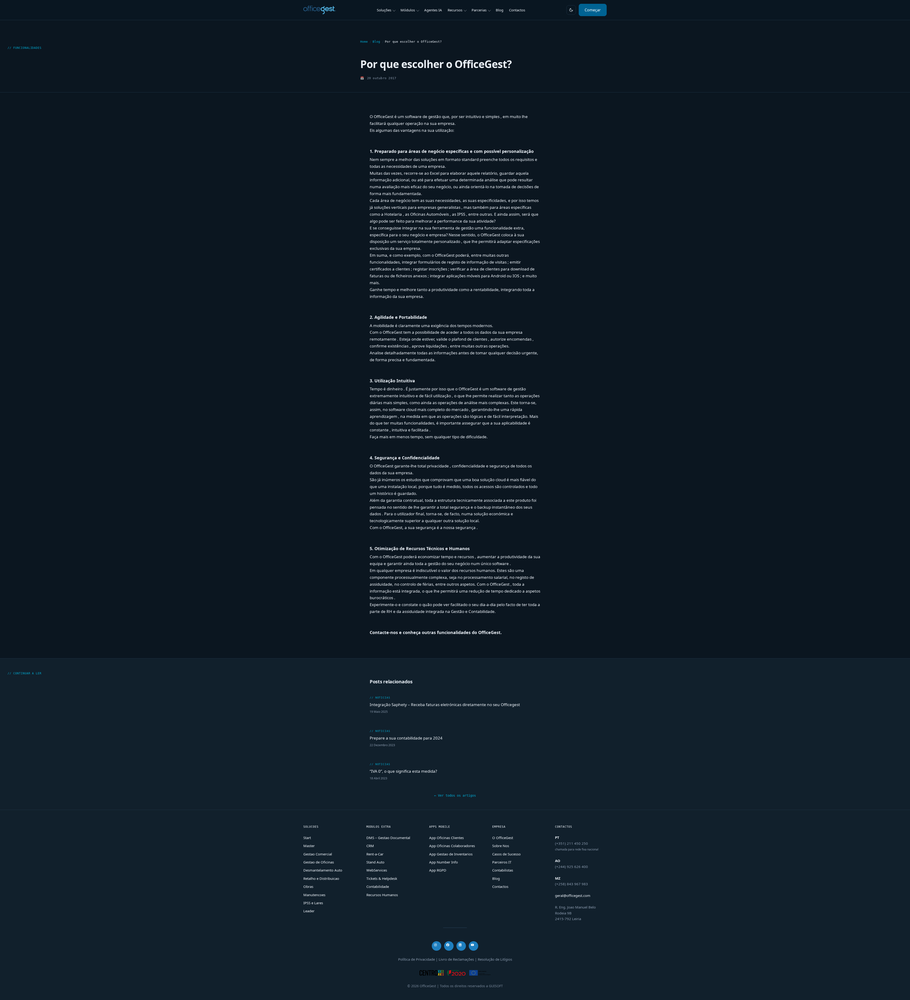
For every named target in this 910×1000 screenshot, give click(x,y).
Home (364, 41)
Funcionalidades (27, 48)
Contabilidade (377, 886)
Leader (308, 911)
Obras (308, 886)
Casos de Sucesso (506, 854)
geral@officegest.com (572, 895)
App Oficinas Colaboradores (452, 845)
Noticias (382, 697)
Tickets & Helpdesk (381, 878)
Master (309, 845)
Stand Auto (375, 862)
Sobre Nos (500, 845)
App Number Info (443, 862)
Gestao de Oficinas (318, 862)
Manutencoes (314, 894)
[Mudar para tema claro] (571, 10)
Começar (593, 10)
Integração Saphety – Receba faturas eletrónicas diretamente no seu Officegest (445, 704)
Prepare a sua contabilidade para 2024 (406, 738)
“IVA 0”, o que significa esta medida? (403, 771)
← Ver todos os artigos (455, 795)
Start (307, 837)
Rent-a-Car (374, 854)
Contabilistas (502, 870)
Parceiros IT (501, 862)
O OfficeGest (502, 837)
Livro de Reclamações (456, 959)
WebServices (376, 870)
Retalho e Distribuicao (321, 878)
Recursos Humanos (382, 894)
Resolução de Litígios (495, 959)
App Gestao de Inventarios (451, 854)
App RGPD (437, 870)
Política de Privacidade (416, 959)
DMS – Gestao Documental (388, 837)
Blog (376, 41)
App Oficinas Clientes (446, 837)
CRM (370, 845)
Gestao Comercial (317, 854)
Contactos (500, 886)
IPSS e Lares (313, 902)
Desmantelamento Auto (322, 870)
